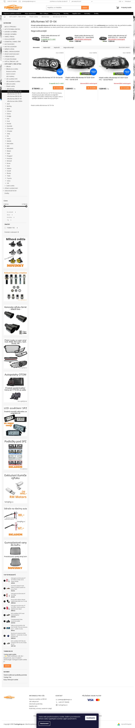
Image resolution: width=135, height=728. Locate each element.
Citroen (9, 111)
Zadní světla (10, 186)
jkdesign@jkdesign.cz (65, 699)
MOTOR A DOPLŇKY (11, 47)
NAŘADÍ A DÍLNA (9, 49)
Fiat (8, 119)
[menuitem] (12, 13)
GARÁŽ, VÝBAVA (9, 37)
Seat (8, 166)
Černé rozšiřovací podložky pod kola (15, 675)
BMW (8, 109)
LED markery (10, 76)
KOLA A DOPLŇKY (10, 39)
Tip (9, 220)
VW (8, 183)
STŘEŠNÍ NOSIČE (9, 56)
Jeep (8, 134)
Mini (8, 146)
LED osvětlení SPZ (11, 79)
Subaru (9, 168)
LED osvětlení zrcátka (13, 81)
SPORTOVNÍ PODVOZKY (12, 54)
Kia (8, 136)
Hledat (85, 8)
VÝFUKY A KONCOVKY (11, 188)
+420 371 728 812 (63, 702)
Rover (8, 163)
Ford (8, 121)
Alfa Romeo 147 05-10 (14, 94)
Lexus (8, 138)
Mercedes (10, 143)
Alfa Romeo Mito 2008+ (14, 101)
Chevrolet (10, 129)
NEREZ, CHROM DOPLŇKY (12, 51)
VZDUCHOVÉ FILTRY (11, 191)
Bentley (9, 106)
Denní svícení (10, 74)
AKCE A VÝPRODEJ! (10, 27)
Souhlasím (90, 718)
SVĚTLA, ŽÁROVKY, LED (11, 61)
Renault (9, 161)
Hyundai (9, 126)
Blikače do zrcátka (12, 69)
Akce (10, 215)
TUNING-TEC (12, 228)
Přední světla (10, 86)
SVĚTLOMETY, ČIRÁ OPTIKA (13, 64)
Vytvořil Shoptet (126, 724)
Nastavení (44, 723)
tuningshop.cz (62, 705)
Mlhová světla (10, 84)
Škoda (9, 173)
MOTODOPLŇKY (9, 44)
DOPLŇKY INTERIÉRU (11, 34)
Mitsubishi (10, 148)
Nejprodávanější (68, 47)
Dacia (9, 114)
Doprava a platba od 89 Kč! (59, 1)
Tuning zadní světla (10, 654)
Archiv (7, 666)
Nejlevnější (46, 47)
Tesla (8, 176)
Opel (8, 153)
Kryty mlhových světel (11, 679)
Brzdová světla (11, 71)
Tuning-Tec (7, 677)
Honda (9, 124)
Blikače (8, 66)
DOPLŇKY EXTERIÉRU (11, 32)
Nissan (9, 151)
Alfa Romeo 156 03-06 (14, 96)
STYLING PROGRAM (10, 59)
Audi (8, 104)
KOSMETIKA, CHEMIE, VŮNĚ (13, 42)
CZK (120, 1)
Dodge (9, 116)
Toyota (9, 178)
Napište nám (33, 706)
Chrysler (9, 131)
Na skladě (11, 212)
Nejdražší (57, 47)
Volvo (8, 181)
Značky (7, 193)
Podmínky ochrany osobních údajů (40, 708)
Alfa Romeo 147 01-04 (14, 91)
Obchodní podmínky (35, 704)
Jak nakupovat (76, 1)
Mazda (9, 141)
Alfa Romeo (10, 89)
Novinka (10, 217)
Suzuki (9, 171)
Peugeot (9, 156)
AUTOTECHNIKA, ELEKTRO (12, 29)
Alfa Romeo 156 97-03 (14, 99)
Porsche (9, 158)
